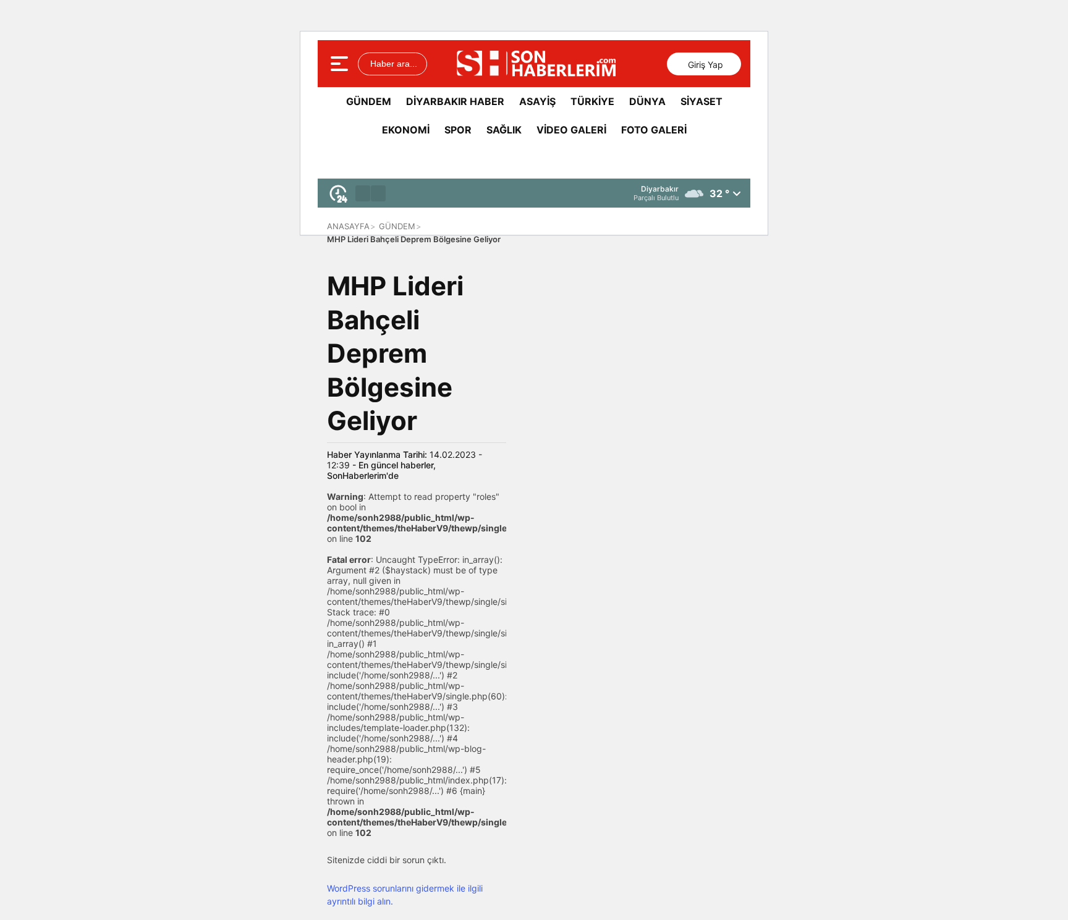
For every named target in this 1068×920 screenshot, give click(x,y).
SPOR (458, 130)
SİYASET (701, 101)
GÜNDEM (368, 101)
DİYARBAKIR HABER (455, 101)
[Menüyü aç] (341, 63)
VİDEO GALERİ (571, 130)
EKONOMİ (406, 130)
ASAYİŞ (537, 101)
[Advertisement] (951, 302)
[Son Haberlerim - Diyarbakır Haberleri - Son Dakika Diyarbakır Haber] (536, 63)
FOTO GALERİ (654, 130)
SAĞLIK (504, 130)
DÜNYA (647, 101)
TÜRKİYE (592, 101)
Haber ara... (392, 64)
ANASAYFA (348, 226)
